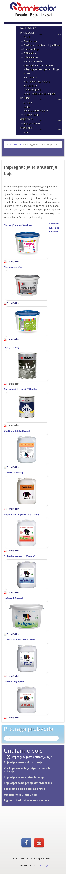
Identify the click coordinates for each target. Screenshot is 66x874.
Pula (25, 132)
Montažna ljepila (32, 89)
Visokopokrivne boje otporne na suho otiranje (27, 769)
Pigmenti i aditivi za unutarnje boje (26, 800)
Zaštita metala (30, 57)
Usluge (25, 98)
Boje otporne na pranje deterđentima (28, 783)
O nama (27, 102)
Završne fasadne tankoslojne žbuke (41, 45)
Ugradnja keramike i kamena (38, 65)
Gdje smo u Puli (31, 123)
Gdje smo (26, 119)
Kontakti (26, 128)
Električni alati (30, 85)
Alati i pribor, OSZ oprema (36, 81)
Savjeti (26, 106)
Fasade (27, 37)
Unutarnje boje (31, 49)
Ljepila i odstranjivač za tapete (39, 93)
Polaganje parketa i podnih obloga (41, 69)
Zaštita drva (29, 53)
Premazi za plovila (32, 61)
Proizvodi (27, 33)
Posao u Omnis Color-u (35, 110)
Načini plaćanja (31, 114)
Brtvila (26, 73)
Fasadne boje (30, 41)
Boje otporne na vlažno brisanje (24, 777)
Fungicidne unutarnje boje (20, 794)
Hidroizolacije (30, 77)
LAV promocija (42, 865)
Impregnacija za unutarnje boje (32, 757)
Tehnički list (13, 261)
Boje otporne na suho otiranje (23, 762)
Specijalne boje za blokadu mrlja (24, 789)
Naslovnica (28, 28)
